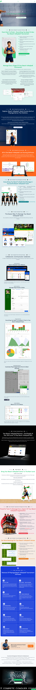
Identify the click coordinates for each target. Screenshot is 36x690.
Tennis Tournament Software (17, 663)
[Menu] (35, 1)
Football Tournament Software (7, 663)
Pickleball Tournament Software (28, 663)
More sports (18, 664)
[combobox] (24, 1)
